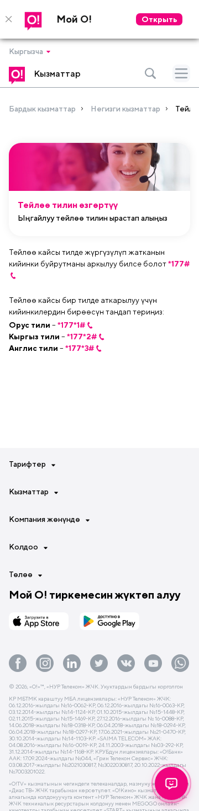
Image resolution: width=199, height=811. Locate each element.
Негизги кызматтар (125, 108)
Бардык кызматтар (42, 108)
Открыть (159, 19)
